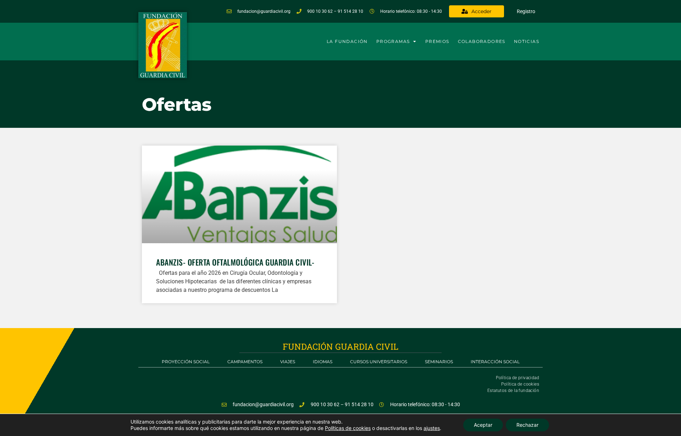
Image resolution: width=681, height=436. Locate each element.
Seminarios (439, 361)
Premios (437, 41)
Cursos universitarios (378, 361)
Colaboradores (481, 41)
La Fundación (347, 41)
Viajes (287, 361)
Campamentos (244, 361)
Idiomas (322, 361)
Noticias (526, 41)
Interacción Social (495, 361)
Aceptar (483, 425)
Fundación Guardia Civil (340, 346)
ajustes (431, 428)
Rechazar (527, 425)
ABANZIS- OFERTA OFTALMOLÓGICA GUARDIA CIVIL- (235, 262)
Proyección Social (186, 361)
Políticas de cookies (348, 428)
